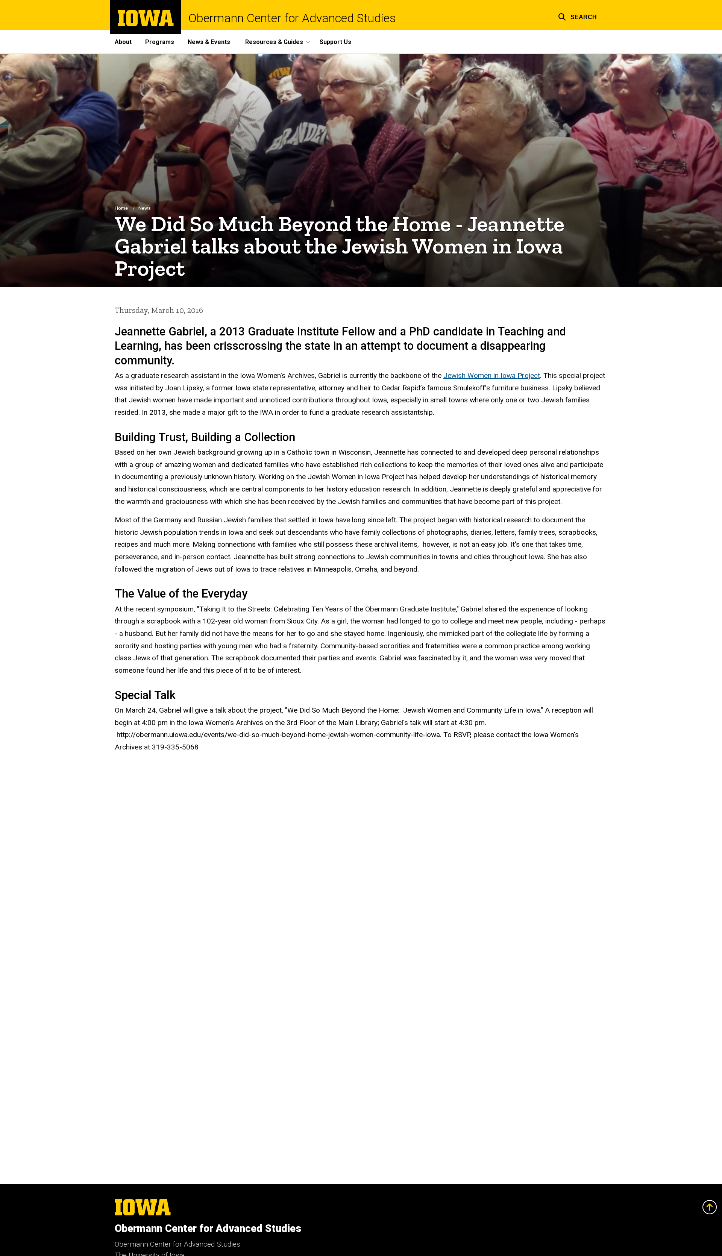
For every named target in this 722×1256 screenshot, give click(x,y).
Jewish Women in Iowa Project (491, 375)
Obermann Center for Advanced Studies (292, 18)
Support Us (335, 42)
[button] (577, 16)
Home (121, 208)
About (123, 42)
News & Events (209, 42)
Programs (159, 42)
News (144, 208)
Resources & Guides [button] (274, 42)
